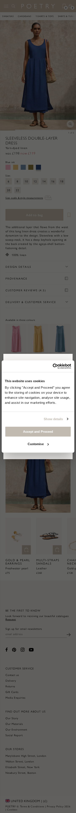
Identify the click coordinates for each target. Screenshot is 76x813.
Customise (36, 444)
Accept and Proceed (38, 431)
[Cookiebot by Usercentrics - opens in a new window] (53, 366)
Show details (53, 419)
